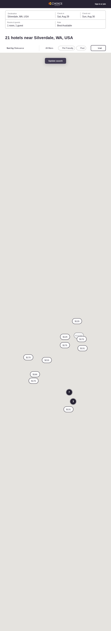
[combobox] (30, 15)
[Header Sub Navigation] (6, 4)
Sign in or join (100, 4)
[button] (28, 357)
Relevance (16, 48)
